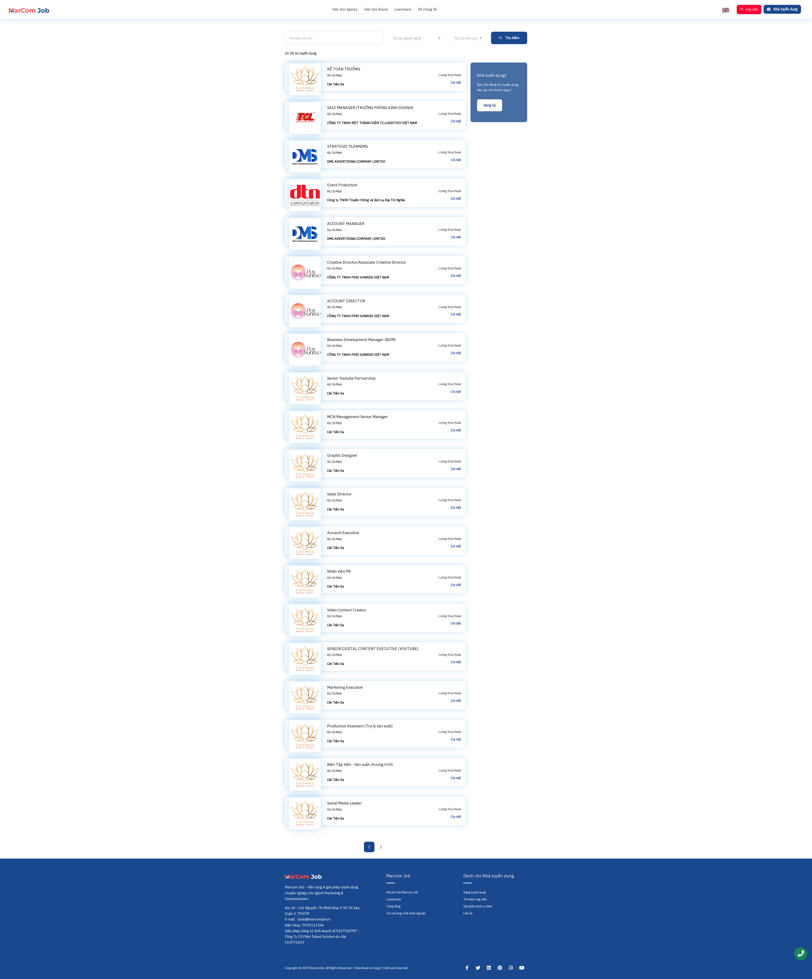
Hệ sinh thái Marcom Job (402, 892)
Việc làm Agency (345, 9)
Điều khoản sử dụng (367, 968)
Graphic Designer (342, 455)
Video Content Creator (346, 610)
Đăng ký (489, 105)
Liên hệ (467, 913)
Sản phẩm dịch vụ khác (477, 906)
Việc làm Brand (376, 9)
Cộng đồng (393, 906)
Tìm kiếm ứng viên (475, 899)
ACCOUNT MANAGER (345, 223)
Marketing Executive (345, 687)
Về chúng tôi (427, 9)
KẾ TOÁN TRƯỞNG (343, 69)
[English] (725, 9)
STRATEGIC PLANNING (347, 146)
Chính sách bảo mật (395, 968)
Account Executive (343, 532)
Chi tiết (456, 82)
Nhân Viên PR (339, 571)
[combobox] (416, 38)
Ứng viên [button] (751, 9)
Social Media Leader (344, 803)
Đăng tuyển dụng (474, 892)
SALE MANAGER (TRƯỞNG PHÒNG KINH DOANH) (370, 107)
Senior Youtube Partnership (351, 378)
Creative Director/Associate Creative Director (366, 262)
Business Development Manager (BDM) (361, 339)
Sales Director (339, 494)
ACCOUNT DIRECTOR (346, 301)
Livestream (402, 9)
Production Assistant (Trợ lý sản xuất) (360, 726)
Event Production (342, 185)
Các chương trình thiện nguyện (406, 913)
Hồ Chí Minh (334, 75)
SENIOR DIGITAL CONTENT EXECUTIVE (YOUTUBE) (372, 648)
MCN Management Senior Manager (357, 416)
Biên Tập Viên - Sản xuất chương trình (360, 764)
